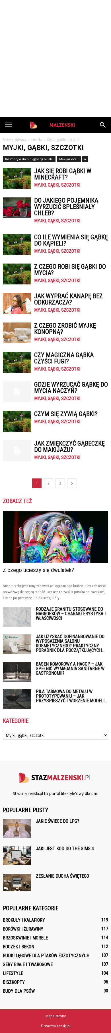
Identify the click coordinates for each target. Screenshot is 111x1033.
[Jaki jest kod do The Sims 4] (17, 856)
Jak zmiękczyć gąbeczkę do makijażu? (69, 446)
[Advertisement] (55, 58)
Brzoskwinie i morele (25, 938)
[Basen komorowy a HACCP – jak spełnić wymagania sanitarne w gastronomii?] (17, 672)
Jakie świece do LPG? (57, 821)
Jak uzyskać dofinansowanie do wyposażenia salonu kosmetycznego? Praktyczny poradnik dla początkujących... (70, 643)
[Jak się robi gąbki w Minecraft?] (17, 178)
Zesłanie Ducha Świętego (62, 876)
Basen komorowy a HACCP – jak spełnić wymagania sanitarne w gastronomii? (70, 668)
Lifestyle (13, 973)
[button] (103, 125)
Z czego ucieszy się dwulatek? (38, 570)
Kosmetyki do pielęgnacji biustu (29, 159)
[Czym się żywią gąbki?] (17, 421)
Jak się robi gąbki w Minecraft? (62, 174)
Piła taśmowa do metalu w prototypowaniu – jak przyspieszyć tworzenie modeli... (71, 696)
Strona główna (14, 139)
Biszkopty (14, 982)
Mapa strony (56, 1016)
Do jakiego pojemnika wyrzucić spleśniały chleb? (66, 207)
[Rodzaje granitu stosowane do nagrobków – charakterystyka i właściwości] (17, 617)
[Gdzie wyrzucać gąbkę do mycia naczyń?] (17, 391)
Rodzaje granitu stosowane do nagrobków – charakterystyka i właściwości (71, 613)
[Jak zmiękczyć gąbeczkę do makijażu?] (17, 450)
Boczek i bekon (18, 946)
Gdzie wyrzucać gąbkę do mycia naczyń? (71, 387)
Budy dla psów (19, 991)
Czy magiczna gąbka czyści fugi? (64, 358)
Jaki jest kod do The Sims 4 (65, 848)
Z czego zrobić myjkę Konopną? (65, 328)
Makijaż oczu (69, 159)
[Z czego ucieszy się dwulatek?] (55, 537)
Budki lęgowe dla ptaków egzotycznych (46, 955)
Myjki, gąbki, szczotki (57, 185)
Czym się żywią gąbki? (66, 413)
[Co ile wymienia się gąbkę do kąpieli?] (17, 244)
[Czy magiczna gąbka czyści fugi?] (17, 362)
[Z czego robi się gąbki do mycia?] (17, 274)
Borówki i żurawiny (23, 929)
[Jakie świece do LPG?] (17, 828)
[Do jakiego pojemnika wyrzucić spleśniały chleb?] (17, 207)
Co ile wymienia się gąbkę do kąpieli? (71, 240)
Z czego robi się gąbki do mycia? (70, 269)
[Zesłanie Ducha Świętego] (17, 882)
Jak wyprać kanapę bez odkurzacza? (68, 299)
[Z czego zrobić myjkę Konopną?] (17, 332)
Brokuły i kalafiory (24, 920)
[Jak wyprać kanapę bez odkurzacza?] (17, 303)
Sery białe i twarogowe (28, 964)
